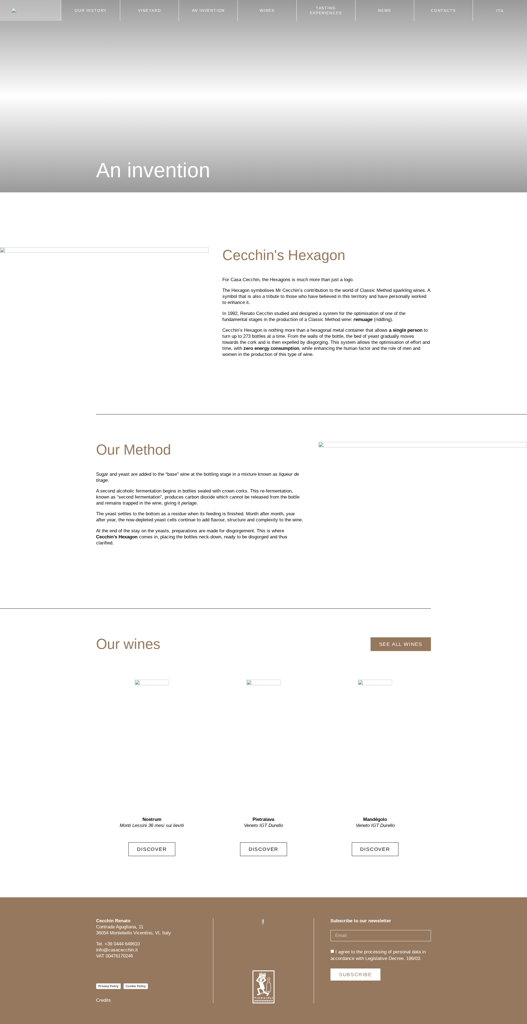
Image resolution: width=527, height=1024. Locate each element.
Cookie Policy (136, 986)
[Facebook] (111, 970)
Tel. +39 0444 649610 (118, 943)
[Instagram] (99, 970)
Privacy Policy (108, 986)
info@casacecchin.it (117, 950)
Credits (103, 1000)
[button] (420, 768)
